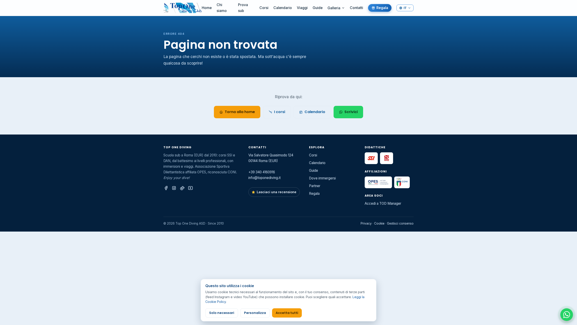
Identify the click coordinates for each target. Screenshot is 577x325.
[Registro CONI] (402, 182)
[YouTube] (190, 188)
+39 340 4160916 (261, 172)
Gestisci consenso (400, 223)
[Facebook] (165, 188)
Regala (382, 8)
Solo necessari (221, 313)
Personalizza (255, 313)
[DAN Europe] (386, 158)
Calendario (282, 8)
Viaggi (302, 8)
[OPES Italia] (378, 182)
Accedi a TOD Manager (383, 203)
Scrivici (351, 111)
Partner (314, 186)
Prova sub (243, 8)
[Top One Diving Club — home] (182, 8)
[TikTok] (182, 188)
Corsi (263, 8)
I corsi (279, 111)
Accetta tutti (287, 313)
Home (207, 8)
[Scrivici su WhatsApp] (566, 314)
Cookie (379, 223)
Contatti (356, 8)
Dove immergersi (322, 178)
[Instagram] (174, 188)
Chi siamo (222, 8)
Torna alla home (240, 111)
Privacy (366, 223)
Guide (318, 8)
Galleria (333, 8)
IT (405, 8)
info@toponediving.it (264, 178)
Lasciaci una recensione (276, 192)
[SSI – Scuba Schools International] (371, 158)
